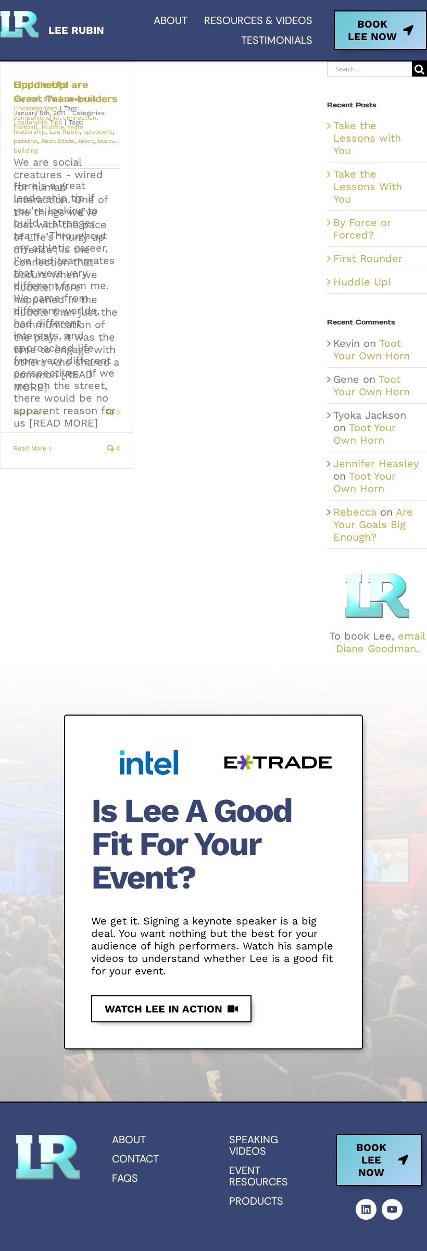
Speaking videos (253, 1145)
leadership (30, 131)
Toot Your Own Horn (371, 349)
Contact (135, 1159)
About (129, 1139)
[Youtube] (392, 1209)
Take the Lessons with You (367, 138)
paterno (25, 141)
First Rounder (368, 258)
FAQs (125, 1178)
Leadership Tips (38, 122)
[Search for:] (369, 68)
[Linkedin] (366, 1209)
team (86, 141)
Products (256, 1201)
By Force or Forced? (362, 228)
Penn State (57, 141)
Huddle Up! (362, 282)
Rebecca (354, 512)
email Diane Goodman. (380, 642)
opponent (97, 131)
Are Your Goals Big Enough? (373, 524)
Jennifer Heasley (376, 463)
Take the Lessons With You (367, 186)
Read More (30, 448)
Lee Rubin (64, 131)
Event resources (258, 1176)
